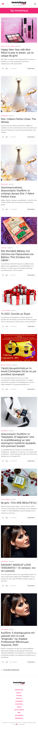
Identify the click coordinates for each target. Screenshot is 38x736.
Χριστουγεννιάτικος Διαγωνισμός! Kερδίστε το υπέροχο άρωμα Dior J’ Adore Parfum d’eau (17, 192)
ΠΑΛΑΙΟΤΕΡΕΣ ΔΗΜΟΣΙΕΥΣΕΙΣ (11, 670)
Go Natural (19, 704)
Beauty (3, 46)
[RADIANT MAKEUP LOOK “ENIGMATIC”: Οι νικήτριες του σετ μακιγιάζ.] (19, 541)
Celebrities (19, 701)
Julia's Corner (10, 46)
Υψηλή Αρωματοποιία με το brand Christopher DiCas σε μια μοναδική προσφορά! (18, 371)
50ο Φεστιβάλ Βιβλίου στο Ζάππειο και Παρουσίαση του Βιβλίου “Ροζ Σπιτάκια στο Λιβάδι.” (17, 256)
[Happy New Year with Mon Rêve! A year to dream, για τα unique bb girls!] (19, 30)
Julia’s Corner (19, 710)
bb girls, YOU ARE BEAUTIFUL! (19, 502)
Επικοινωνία (19, 718)
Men (19, 712)
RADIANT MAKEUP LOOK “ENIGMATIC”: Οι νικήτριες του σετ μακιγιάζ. (18, 567)
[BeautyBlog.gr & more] (19, 3)
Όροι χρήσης (19, 690)
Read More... (32, 68)
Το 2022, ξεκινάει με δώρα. (16, 313)
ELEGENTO (22, 724)
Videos (19, 707)
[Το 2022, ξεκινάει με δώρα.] (19, 295)
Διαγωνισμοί (4, 115)
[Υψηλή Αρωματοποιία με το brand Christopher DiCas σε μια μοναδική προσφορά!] (19, 347)
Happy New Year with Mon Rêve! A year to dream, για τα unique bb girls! (17, 52)
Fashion (19, 695)
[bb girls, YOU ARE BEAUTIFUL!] (19, 482)
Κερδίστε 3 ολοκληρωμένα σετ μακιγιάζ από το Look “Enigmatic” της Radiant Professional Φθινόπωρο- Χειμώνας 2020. (18, 638)
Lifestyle (4, 247)
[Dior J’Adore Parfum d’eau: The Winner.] (19, 94)
